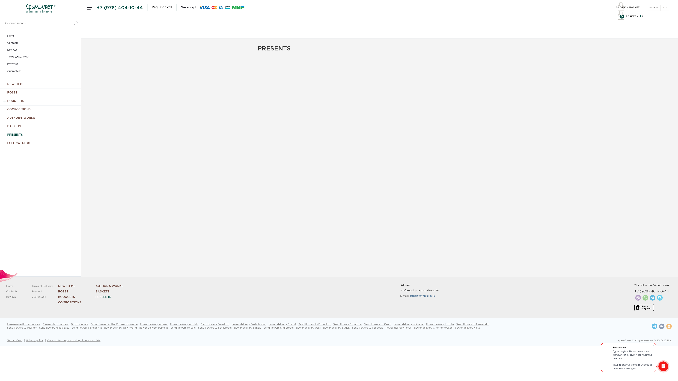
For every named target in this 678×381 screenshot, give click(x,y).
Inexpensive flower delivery (23, 324)
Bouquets (15, 101)
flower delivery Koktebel (409, 324)
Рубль (654, 8)
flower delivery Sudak (336, 328)
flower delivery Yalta (467, 328)
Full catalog (18, 143)
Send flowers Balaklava (215, 324)
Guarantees (14, 71)
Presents (15, 135)
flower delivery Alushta (184, 324)
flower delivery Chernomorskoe (433, 328)
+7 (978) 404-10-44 (120, 8)
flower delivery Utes (308, 328)
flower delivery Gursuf (282, 324)
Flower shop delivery (56, 324)
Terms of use (14, 341)
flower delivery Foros (399, 328)
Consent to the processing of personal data (73, 341)
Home (10, 36)
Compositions (19, 109)
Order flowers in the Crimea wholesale (114, 324)
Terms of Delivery (17, 57)
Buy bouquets (79, 324)
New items (15, 84)
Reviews (12, 50)
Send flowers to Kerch (377, 324)
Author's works (21, 118)
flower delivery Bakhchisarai (249, 324)
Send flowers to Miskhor (22, 328)
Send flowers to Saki (183, 328)
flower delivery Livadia (440, 324)
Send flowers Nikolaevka (54, 328)
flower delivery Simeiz (247, 328)
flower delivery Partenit (153, 328)
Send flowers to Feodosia (367, 328)
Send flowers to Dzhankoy (314, 324)
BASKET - (629, 16)
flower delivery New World (120, 328)
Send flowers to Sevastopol (215, 328)
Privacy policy (34, 341)
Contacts (12, 43)
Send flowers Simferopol (279, 328)
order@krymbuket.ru (422, 296)
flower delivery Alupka (154, 324)
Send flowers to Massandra (472, 324)
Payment (12, 64)
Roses (12, 92)
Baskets (14, 126)
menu (90, 7)
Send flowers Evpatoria (347, 324)
